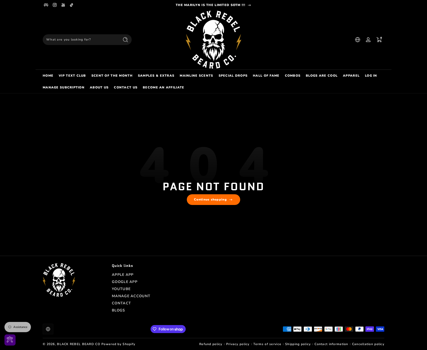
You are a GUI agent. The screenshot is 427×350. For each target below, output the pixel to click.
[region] (214, 5)
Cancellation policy (368, 344)
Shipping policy (298, 344)
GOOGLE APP (124, 281)
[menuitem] (144, 274)
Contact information (331, 344)
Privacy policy (238, 344)
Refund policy (210, 344)
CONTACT (121, 303)
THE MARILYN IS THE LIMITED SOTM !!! (210, 5)
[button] (357, 40)
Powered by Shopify (118, 344)
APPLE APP (123, 274)
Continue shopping (210, 199)
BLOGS (118, 310)
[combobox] (80, 39)
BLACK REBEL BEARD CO (78, 344)
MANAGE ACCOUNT (131, 296)
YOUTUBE (121, 289)
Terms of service (267, 344)
